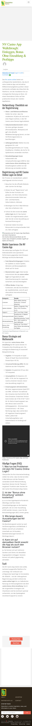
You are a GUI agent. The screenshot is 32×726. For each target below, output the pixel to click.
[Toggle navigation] (28, 2)
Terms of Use (22, 724)
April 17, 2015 (19, 73)
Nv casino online (10, 79)
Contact (18, 700)
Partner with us (6, 700)
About (3, 697)
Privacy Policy (14, 724)
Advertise (18, 697)
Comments (6, 75)
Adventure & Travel (8, 73)
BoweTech (10, 721)
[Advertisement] (16, 24)
